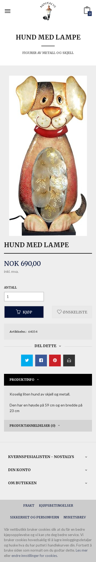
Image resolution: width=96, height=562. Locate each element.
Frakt (28, 505)
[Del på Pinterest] (55, 360)
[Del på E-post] (69, 360)
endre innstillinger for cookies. (34, 555)
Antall (10, 287)
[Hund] (48, 156)
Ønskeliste (74, 311)
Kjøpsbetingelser (56, 505)
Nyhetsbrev (74, 517)
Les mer (82, 550)
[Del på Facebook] (41, 360)
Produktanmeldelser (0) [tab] (32, 426)
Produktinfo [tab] (22, 380)
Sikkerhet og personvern (34, 517)
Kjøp (27, 311)
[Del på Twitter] (27, 360)
